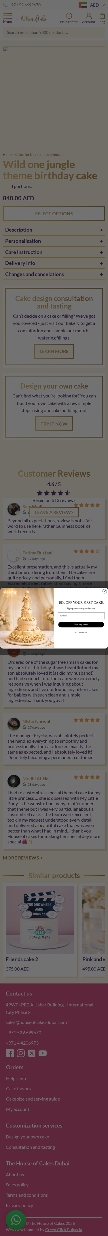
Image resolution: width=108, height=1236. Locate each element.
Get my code (81, 624)
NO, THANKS (81, 633)
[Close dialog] (105, 591)
